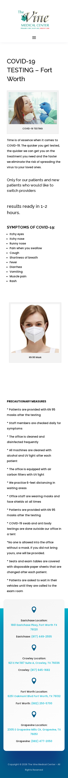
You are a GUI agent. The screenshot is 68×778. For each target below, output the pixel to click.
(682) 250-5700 (41, 703)
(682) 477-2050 (41, 741)
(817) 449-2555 (41, 636)
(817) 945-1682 (40, 670)
